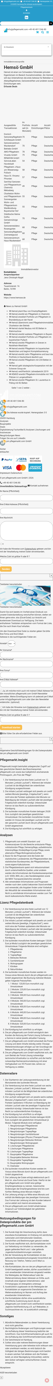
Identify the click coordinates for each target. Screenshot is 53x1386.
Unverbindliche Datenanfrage (13, 486)
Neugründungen (7, 435)
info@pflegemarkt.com (12, 1)
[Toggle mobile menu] (47, 32)
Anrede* (4, 643)
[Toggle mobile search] (42, 32)
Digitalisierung (6, 429)
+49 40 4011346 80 (30, 1)
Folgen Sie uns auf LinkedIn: (13, 438)
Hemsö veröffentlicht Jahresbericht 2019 (29, 371)
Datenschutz (16, 473)
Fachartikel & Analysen (24, 429)
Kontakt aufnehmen (39, 485)
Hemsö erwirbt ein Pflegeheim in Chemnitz (30, 314)
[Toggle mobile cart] (37, 32)
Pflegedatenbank (26, 7)
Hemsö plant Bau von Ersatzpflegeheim (29, 311)
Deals (2, 427)
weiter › (27, 388)
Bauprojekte (5, 424)
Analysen (4, 421)
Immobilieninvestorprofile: (14, 62)
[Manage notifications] (47, 1380)
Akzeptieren (5, 1367)
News (17, 435)
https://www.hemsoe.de (14, 297)
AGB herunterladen (8, 1372)
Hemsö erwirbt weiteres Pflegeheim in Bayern (31, 334)
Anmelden (26, 13)
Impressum (5, 473)
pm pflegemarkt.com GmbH (18, 441)
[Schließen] (1, 748)
